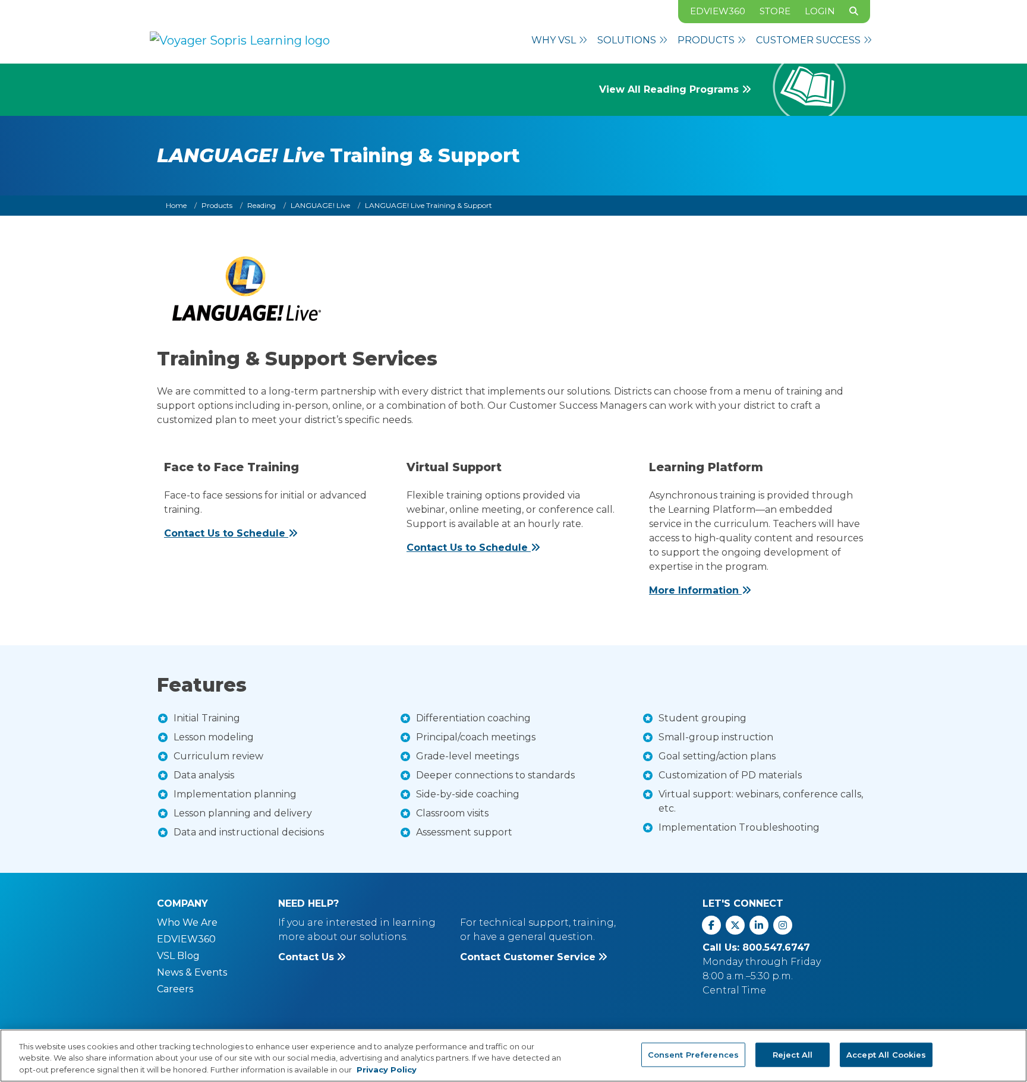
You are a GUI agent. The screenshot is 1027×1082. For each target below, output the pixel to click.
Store (775, 11)
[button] (560, 40)
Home (176, 205)
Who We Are (187, 922)
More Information (695, 590)
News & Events (192, 972)
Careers (175, 989)
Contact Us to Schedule (226, 533)
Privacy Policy (387, 1069)
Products (216, 205)
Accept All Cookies (886, 1054)
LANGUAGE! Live (320, 205)
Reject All (792, 1054)
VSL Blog (178, 955)
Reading (261, 205)
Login (820, 11)
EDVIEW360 (717, 11)
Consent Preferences (693, 1054)
